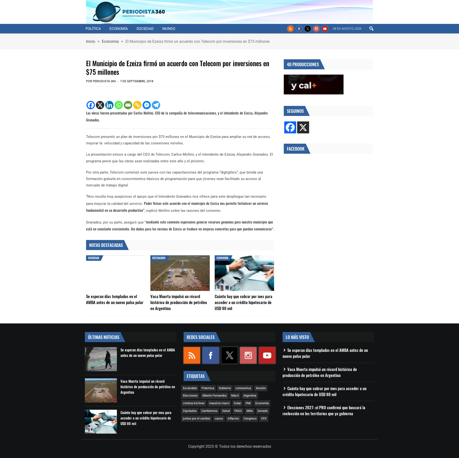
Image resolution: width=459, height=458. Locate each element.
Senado (262, 411)
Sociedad (145, 29)
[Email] (128, 105)
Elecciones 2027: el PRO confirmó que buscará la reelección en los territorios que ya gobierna (324, 410)
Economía (118, 29)
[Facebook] (91, 105)
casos (219, 418)
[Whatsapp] (119, 105)
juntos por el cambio (196, 418)
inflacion (233, 418)
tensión (261, 388)
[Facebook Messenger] (146, 105)
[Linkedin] (109, 105)
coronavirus (243, 388)
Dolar (237, 403)
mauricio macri (219, 403)
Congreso (250, 418)
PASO (238, 411)
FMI (248, 403)
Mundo (168, 29)
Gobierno (225, 388)
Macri (235, 395)
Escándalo (190, 388)
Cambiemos (209, 411)
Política (93, 29)
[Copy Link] (137, 105)
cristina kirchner (194, 403)
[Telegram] (156, 105)
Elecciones (190, 395)
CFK (264, 418)
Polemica (208, 388)
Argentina (249, 395)
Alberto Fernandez (214, 395)
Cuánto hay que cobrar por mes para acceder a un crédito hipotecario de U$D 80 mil (243, 302)
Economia (262, 403)
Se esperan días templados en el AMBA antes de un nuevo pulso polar (114, 299)
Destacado (158, 258)
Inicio (90, 41)
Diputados (190, 411)
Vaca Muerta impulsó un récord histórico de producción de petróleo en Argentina (178, 302)
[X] (100, 105)
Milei (249, 411)
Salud (226, 411)
